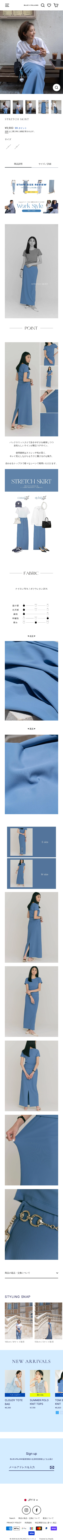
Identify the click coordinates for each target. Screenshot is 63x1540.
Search (12, 1518)
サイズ (8, 139)
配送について (48, 1518)
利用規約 (28, 1523)
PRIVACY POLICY (14, 1523)
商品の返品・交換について (17, 1273)
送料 (6, 131)
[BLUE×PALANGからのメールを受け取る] (51, 1467)
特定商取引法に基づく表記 (45, 1523)
